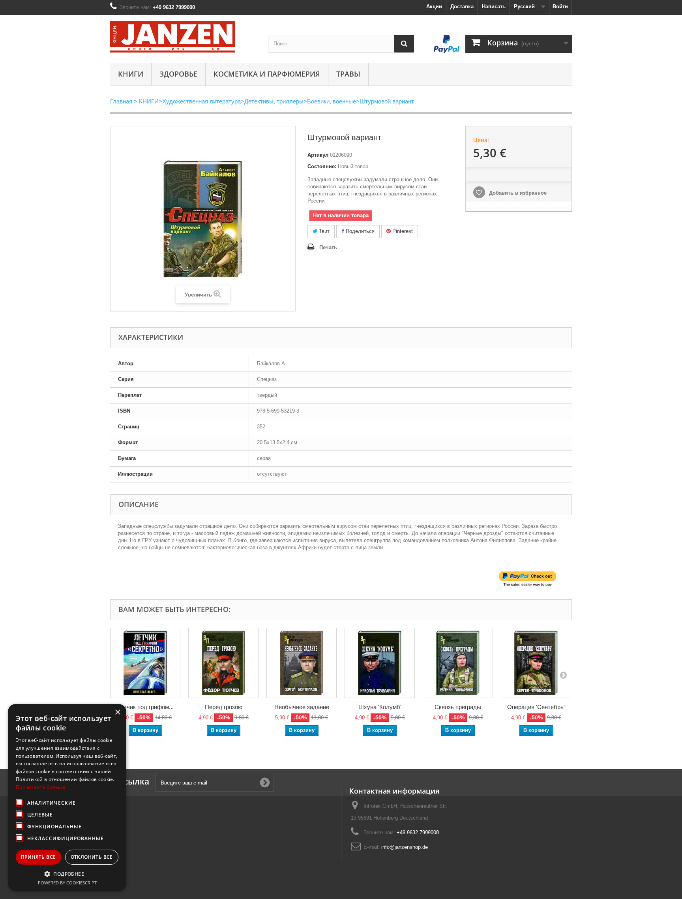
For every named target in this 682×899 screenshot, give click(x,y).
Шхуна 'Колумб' (379, 707)
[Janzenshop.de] (183, 37)
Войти (560, 6)
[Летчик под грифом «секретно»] (145, 663)
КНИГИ (130, 74)
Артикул (317, 155)
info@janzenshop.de (404, 847)
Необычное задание (301, 707)
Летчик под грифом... (145, 707)
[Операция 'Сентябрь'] (536, 663)
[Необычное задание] (301, 663)
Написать (494, 6)
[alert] (67, 797)
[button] (67, 874)
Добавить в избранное (517, 193)
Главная (121, 101)
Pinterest (402, 231)
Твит (323, 231)
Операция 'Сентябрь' (536, 707)
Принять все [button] (38, 857)
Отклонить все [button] (92, 857)
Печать (328, 247)
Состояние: (321, 166)
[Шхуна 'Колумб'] (380, 663)
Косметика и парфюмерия (267, 74)
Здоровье (178, 74)
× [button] (117, 712)
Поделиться (359, 231)
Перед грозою (223, 707)
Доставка (462, 6)
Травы (348, 74)
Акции (434, 6)
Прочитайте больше (41, 787)
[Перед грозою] (223, 663)
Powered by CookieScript (67, 883)
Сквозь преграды (458, 707)
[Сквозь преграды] (458, 663)
